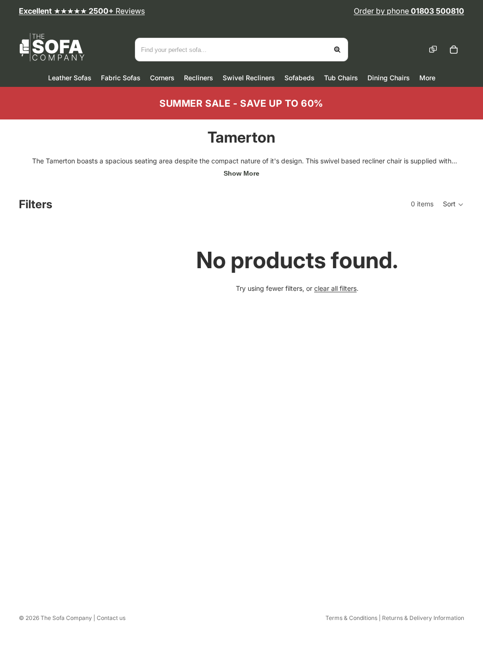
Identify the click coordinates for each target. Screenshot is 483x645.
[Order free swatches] (433, 49)
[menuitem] (427, 78)
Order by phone (409, 11)
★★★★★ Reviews (82, 11)
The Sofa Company (66, 617)
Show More (241, 173)
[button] (453, 204)
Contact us (111, 617)
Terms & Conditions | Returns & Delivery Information (394, 617)
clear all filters (335, 288)
